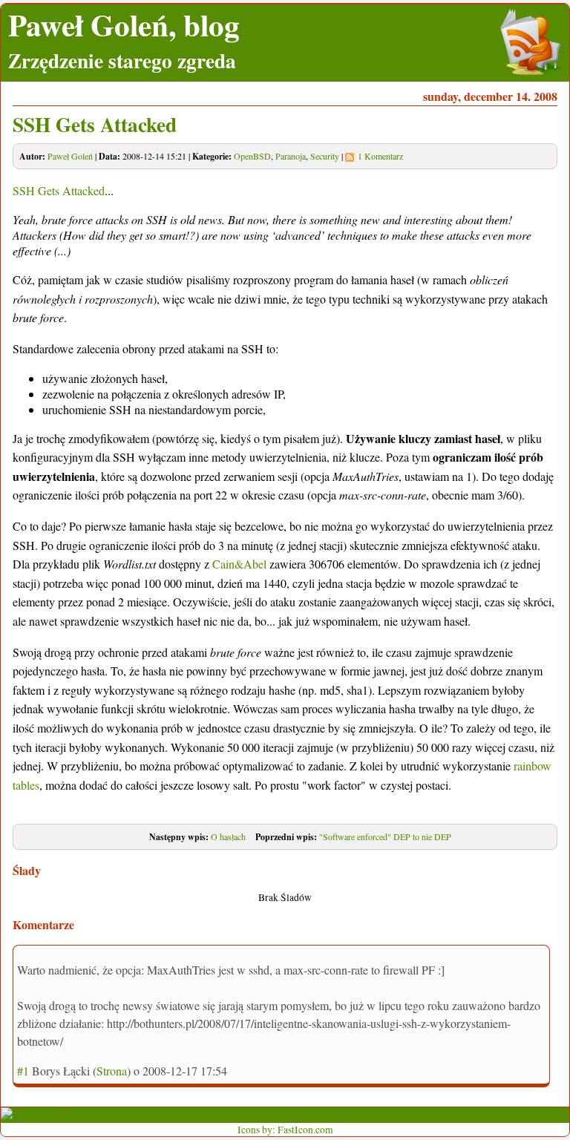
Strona (111, 1070)
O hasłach (228, 836)
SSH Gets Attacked (95, 124)
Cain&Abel (239, 563)
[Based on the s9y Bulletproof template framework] (123, 1115)
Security (324, 156)
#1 (23, 1070)
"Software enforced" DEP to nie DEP (385, 836)
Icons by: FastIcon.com (285, 1129)
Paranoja (290, 156)
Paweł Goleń (70, 156)
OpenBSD (252, 156)
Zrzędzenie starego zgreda (122, 60)
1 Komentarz (380, 156)
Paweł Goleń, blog (124, 24)
